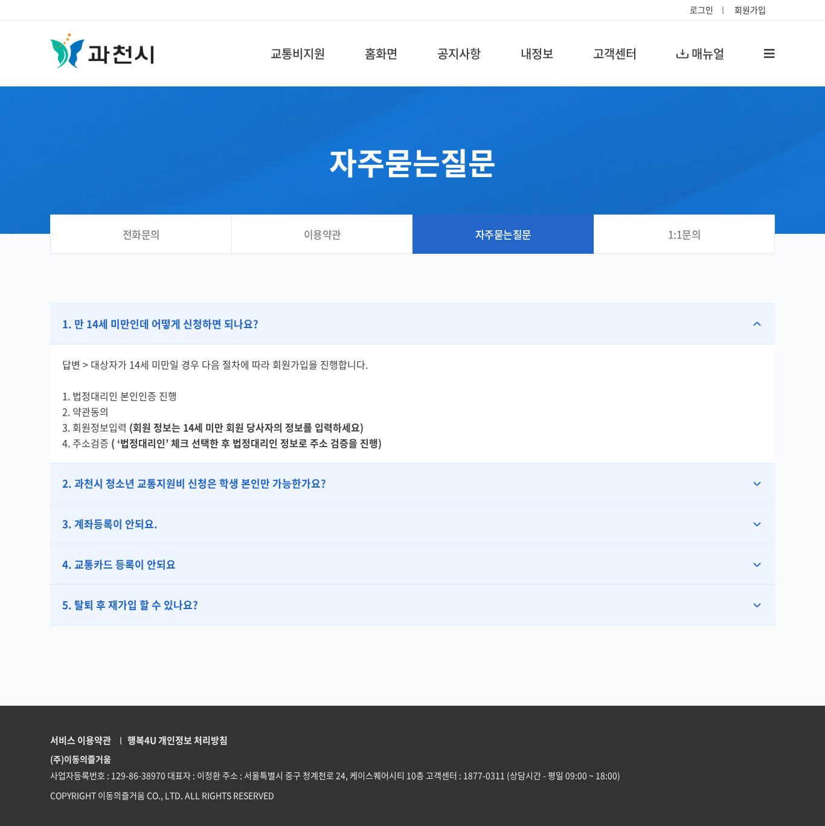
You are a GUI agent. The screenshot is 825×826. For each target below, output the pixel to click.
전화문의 (141, 234)
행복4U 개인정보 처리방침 (176, 740)
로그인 (701, 10)
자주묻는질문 (503, 234)
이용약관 (322, 234)
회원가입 (750, 10)
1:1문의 (684, 234)
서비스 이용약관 (80, 740)
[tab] (412, 323)
